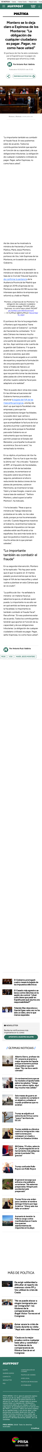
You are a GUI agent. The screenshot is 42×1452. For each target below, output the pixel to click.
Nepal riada (33, 2)
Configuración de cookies (28, 1370)
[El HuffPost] (15, 6)
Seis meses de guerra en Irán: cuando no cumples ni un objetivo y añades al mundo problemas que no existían (27, 1100)
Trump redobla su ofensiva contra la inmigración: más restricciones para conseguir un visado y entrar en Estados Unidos (27, 1134)
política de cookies (28, 1375)
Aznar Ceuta (22, 2)
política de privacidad (29, 1382)
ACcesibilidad (26, 1385)
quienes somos (8, 1373)
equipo (5, 1370)
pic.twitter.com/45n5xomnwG (21, 311)
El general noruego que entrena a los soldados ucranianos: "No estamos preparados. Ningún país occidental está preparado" (26, 1186)
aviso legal (25, 1378)
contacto (6, 1376)
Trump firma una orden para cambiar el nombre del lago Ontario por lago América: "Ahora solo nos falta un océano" (26, 1204)
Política (21, 14)
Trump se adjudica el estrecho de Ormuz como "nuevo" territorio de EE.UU (26, 1117)
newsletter (7, 1380)
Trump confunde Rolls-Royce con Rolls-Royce (25, 1167)
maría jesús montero (25, 657)
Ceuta (14, 2)
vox (10, 657)
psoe (3, 657)
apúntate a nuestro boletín (21, 1037)
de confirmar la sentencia (15, 279)
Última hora (33, 6)
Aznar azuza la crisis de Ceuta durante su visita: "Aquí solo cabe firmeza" (27, 1327)
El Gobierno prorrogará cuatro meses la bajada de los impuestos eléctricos (26, 982)
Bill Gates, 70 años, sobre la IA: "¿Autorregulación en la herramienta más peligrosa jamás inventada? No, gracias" (27, 1151)
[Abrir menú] (3, 6)
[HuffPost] (11, 1363)
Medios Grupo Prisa (21, 1445)
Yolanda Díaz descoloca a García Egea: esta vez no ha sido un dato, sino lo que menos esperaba (27, 1011)
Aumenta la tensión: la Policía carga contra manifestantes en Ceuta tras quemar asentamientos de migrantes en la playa (26, 1222)
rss (4, 1383)
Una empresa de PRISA (21, 1440)
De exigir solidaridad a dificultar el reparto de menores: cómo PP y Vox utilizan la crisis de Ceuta (26, 1287)
